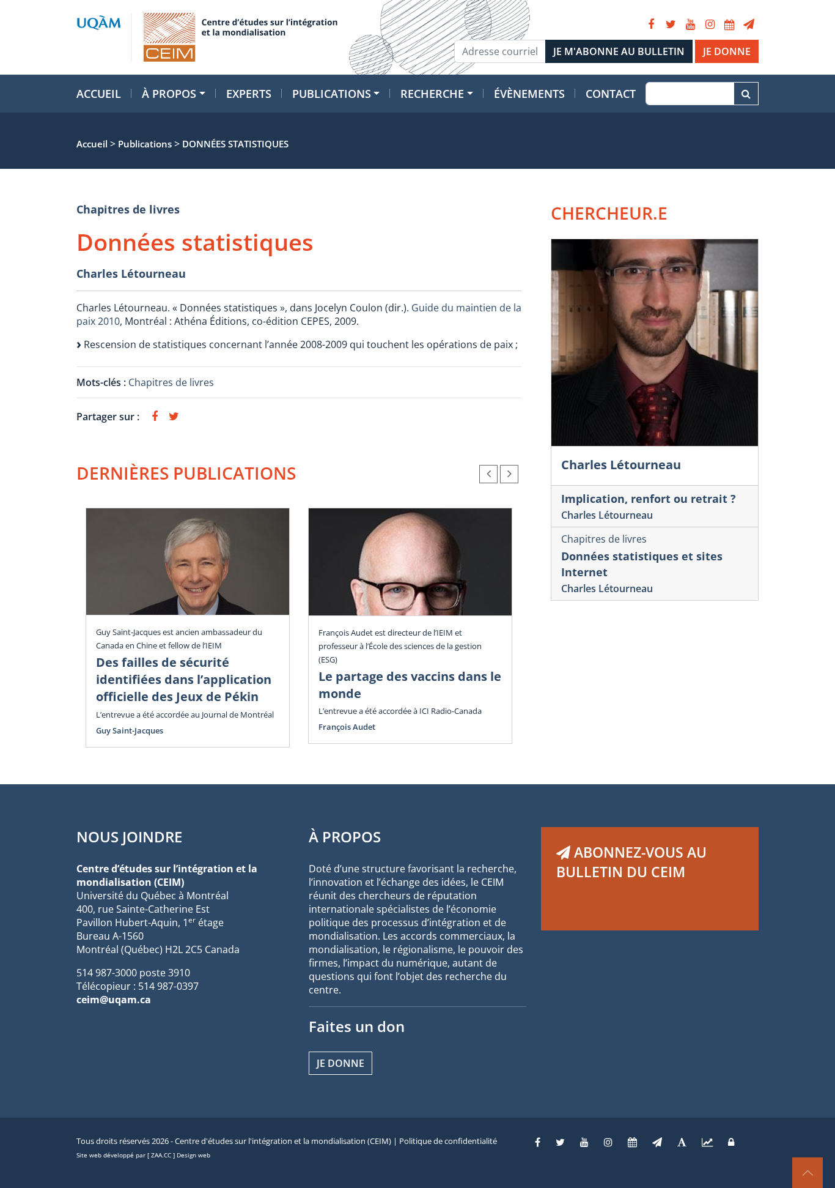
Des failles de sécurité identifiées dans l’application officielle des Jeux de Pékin (183, 679)
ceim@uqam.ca (113, 999)
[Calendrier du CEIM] (729, 24)
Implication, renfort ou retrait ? (648, 498)
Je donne (340, 1063)
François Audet (346, 726)
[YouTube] (690, 24)
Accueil (98, 93)
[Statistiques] (707, 1142)
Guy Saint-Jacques (129, 730)
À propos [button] (169, 93)
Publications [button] (331, 93)
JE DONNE (727, 51)
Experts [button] (248, 93)
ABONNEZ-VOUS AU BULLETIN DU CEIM (631, 862)
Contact (611, 93)
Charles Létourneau (131, 273)
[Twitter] (670, 24)
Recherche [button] (432, 93)
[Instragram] (608, 1142)
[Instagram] (710, 24)
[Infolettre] (749, 24)
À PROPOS (345, 836)
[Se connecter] (731, 1142)
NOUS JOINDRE (129, 836)
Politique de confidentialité (448, 1140)
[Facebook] (651, 24)
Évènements (529, 93)
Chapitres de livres (128, 209)
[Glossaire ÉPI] (681, 1142)
